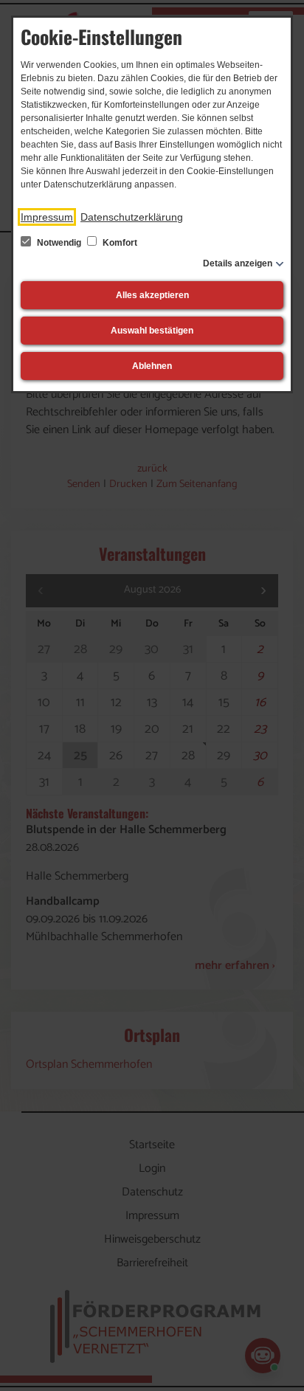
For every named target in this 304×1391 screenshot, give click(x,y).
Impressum (47, 217)
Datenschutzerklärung (131, 217)
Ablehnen (152, 366)
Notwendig (59, 243)
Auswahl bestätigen (152, 330)
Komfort (118, 243)
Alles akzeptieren (152, 295)
